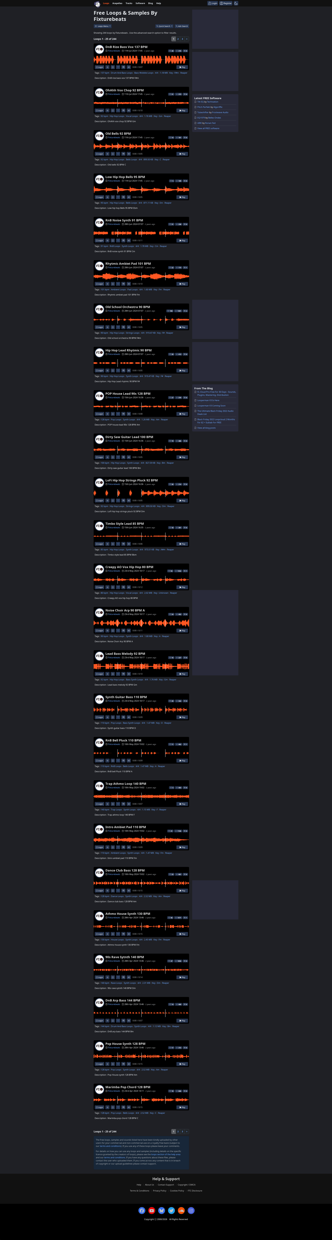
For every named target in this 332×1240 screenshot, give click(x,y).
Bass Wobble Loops (143, 72)
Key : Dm (161, 506)
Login (100, 67)
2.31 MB (146, 983)
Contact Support (166, 1184)
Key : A (157, 636)
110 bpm (105, 722)
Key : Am (155, 419)
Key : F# (161, 332)
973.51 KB (149, 549)
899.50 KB (148, 159)
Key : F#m (174, 72)
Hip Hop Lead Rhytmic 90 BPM (128, 350)
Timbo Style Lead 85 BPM (124, 523)
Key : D (159, 722)
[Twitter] (171, 1210)
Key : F (155, 809)
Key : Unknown (161, 592)
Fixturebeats (114, 50)
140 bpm (105, 809)
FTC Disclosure (195, 1190)
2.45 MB (148, 939)
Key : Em (159, 202)
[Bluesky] (161, 1210)
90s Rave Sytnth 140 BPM (124, 957)
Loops (106, 3)
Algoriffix (217, 107)
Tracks (129, 3)
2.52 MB (148, 896)
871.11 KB (148, 202)
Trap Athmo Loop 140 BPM (125, 783)
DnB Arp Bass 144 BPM (122, 1000)
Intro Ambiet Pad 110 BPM (125, 827)
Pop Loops (116, 419)
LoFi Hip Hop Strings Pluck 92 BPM (131, 480)
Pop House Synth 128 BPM (125, 1043)
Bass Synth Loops (134, 679)
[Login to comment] (123, 67)
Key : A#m (160, 549)
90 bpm (104, 332)
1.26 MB (145, 419)
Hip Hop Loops (117, 116)
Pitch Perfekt (203, 107)
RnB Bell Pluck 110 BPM (123, 740)
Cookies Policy (177, 1190)
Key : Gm (158, 116)
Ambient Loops (118, 289)
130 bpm (105, 939)
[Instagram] (191, 1210)
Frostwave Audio (220, 112)
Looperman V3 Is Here (208, 400)
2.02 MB (148, 592)
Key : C (158, 159)
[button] (236, 3)
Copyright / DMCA (186, 1184)
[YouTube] (151, 1210)
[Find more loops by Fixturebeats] (107, 67)
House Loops (117, 939)
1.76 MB (148, 116)
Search (183, 26)
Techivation (212, 101)
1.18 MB (164, 72)
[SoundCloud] (181, 1210)
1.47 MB (150, 722)
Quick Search (165, 26)
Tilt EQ (200, 101)
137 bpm (105, 72)
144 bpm (105, 1026)
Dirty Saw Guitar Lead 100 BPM (129, 437)
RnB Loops (115, 246)
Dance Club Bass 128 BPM (125, 870)
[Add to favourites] (118, 67)
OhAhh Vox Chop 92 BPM (124, 90)
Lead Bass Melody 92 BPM (125, 653)
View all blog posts (206, 427)
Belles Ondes (214, 117)
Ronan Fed (210, 123)
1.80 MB (148, 636)
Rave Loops (116, 983)
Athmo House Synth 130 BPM (127, 913)
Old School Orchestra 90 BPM (127, 307)
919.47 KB (150, 332)
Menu (103, 26)
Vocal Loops (132, 116)
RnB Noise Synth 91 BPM (124, 220)
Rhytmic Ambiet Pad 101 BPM (128, 263)
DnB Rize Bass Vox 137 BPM (126, 47)
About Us (149, 1184)
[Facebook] (142, 1210)
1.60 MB (148, 289)
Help (158, 3)
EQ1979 (201, 117)
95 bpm (104, 202)
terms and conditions (110, 1146)
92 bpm (104, 116)
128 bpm (105, 419)
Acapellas (117, 3)
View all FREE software (208, 128)
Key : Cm (154, 246)
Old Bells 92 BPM (118, 133)
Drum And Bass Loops (122, 72)
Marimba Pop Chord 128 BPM (127, 1087)
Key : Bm (161, 462)
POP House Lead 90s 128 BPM (128, 393)
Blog (150, 3)
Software (140, 3)
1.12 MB (157, 1026)
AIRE (199, 123)
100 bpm (105, 462)
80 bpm (104, 592)
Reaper (183, 72)
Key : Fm (158, 289)
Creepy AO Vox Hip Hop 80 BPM (129, 567)
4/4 (156, 72)
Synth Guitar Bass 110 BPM (126, 697)
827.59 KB (150, 462)
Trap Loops (116, 809)
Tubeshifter (203, 112)
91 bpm (104, 246)
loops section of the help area (165, 1154)
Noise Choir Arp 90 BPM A (125, 610)
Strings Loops (133, 332)
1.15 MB (146, 809)
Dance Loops (117, 896)
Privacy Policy (159, 1190)
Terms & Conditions (139, 1190)
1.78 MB (144, 246)
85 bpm (104, 549)
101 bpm (105, 289)
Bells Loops (131, 159)
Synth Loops (128, 246)
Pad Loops (132, 289)
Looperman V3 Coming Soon (211, 405)
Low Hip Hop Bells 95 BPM (125, 177)
